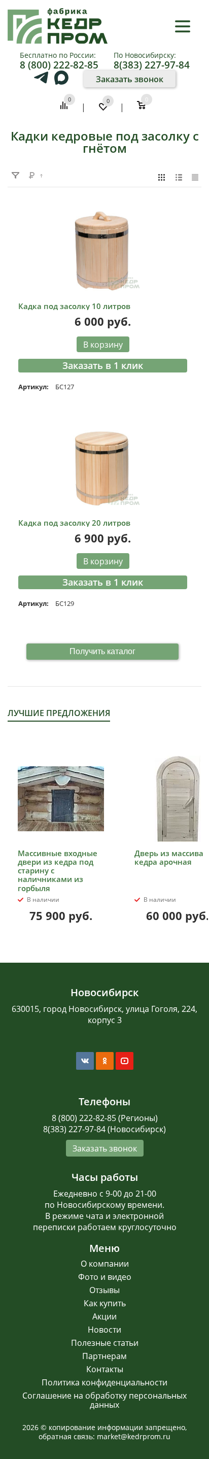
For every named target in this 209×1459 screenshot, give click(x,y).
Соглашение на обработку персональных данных (104, 1400)
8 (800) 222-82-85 (59, 65)
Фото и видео (104, 1276)
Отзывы (104, 1290)
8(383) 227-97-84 (152, 65)
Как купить (105, 1303)
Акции (104, 1316)
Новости (104, 1329)
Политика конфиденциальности (104, 1382)
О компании (105, 1263)
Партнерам (104, 1356)
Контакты (104, 1369)
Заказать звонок (129, 79)
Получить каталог (102, 651)
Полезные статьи (104, 1342)
